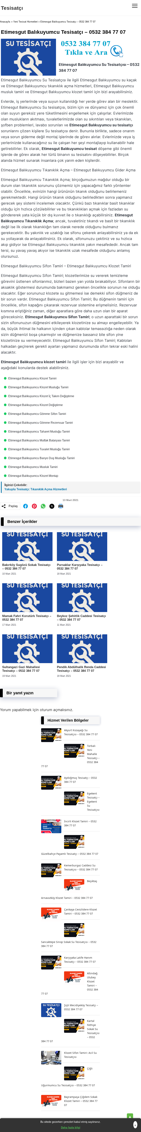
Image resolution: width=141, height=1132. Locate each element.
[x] (51, 506)
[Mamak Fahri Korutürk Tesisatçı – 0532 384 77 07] (27, 611)
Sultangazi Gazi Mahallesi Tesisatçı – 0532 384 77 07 (21, 669)
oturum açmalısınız (56, 710)
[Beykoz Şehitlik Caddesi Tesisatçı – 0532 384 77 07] (82, 611)
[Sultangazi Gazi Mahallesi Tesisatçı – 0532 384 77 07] (27, 662)
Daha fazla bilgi (70, 1127)
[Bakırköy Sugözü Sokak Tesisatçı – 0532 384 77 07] (27, 559)
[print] (60, 506)
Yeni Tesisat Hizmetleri (25, 21)
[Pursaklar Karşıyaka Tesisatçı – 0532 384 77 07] (82, 559)
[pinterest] (34, 506)
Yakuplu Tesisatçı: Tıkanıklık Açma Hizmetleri (35, 489)
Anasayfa (5, 21)
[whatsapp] (43, 506)
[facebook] (25, 506)
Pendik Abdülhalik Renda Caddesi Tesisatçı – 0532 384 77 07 (81, 669)
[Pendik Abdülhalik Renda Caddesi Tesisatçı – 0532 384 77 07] (82, 662)
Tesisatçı (12, 8)
